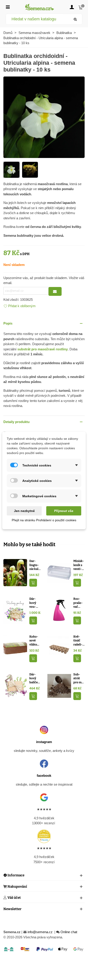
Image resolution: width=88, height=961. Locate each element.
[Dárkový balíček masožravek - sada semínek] (15, 686)
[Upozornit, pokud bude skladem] (55, 291)
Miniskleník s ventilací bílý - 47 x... (78, 565)
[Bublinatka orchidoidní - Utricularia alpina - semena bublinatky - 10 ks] (44, 117)
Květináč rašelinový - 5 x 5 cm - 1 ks (78, 641)
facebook (44, 775)
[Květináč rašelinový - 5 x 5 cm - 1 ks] (59, 648)
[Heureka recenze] (44, 836)
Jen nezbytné (24, 511)
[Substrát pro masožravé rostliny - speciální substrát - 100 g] (59, 686)
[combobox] (37, 19)
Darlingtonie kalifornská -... (35, 565)
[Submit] (75, 19)
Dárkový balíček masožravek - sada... (34, 678)
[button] (44, 323)
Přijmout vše (63, 511)
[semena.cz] (40, 7)
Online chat (68, 932)
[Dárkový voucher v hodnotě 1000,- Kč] (15, 610)
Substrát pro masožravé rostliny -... (78, 678)
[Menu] (7, 6)
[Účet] (71, 6)
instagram (44, 742)
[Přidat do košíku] (33, 583)
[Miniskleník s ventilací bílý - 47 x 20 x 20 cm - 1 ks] (59, 572)
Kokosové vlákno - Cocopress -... (35, 641)
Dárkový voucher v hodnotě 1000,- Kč (33, 603)
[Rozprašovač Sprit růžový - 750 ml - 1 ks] (59, 610)
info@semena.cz (40, 932)
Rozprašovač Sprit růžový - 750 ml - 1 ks (78, 603)
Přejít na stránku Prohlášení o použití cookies (44, 520)
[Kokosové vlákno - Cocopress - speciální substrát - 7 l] (15, 648)
